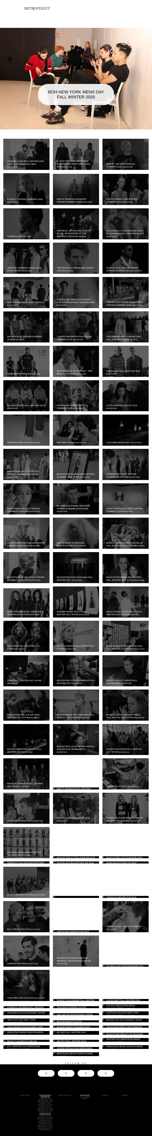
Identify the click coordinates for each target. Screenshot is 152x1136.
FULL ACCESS (85, 1097)
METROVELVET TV (65, 1095)
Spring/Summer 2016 (45, 1109)
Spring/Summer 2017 (45, 1108)
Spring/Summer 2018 (45, 1105)
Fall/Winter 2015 (45, 1112)
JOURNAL (105, 1095)
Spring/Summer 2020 (45, 1100)
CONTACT (125, 1095)
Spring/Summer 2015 (45, 1111)
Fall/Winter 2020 (45, 1098)
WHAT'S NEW (25, 1095)
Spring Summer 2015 (45, 1128)
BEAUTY (85, 1098)
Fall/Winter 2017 (45, 1106)
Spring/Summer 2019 (45, 1101)
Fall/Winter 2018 (45, 1103)
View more (26, 154)
